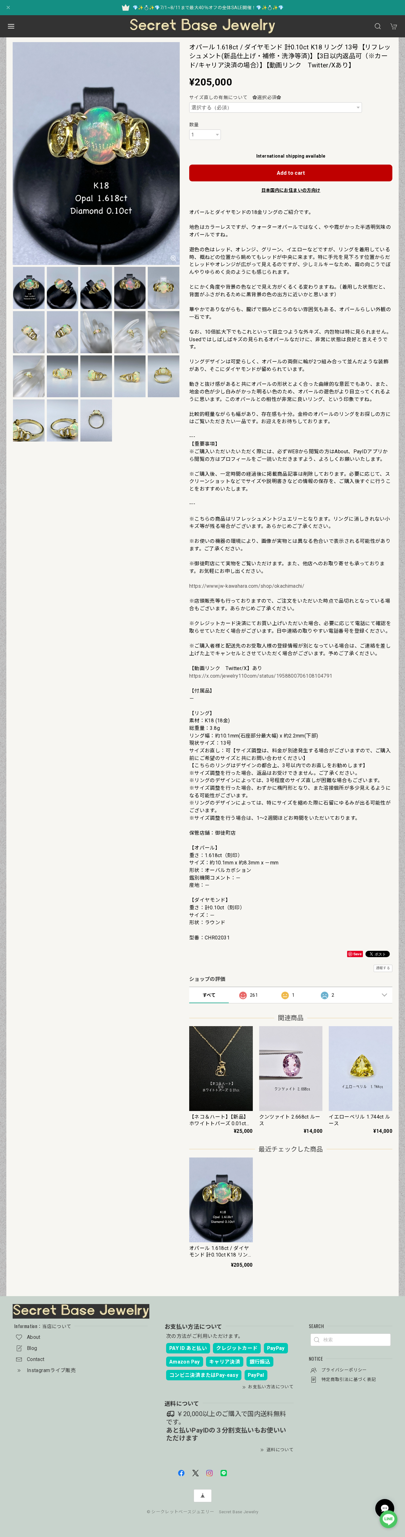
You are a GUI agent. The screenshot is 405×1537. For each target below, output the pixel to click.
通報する (383, 968)
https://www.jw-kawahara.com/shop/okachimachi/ (246, 586)
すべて (208, 995)
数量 (194, 125)
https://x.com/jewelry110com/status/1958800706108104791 (260, 676)
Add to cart (291, 173)
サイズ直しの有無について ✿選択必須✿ (235, 97)
